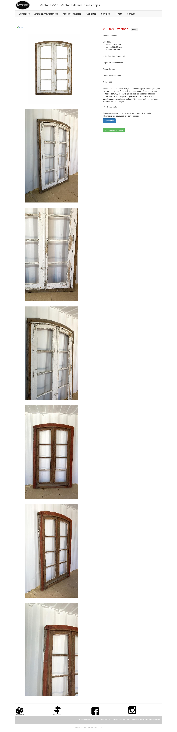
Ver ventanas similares (113, 130)
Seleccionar (109, 120)
